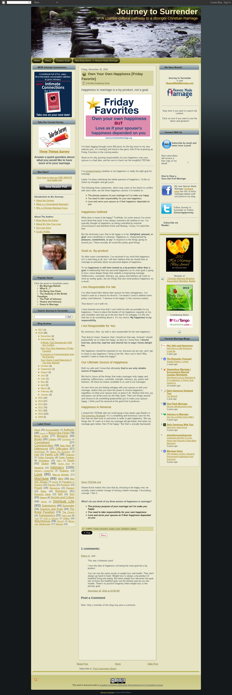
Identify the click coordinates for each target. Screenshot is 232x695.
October (45, 366)
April (43, 385)
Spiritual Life (63, 501)
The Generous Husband (93, 415)
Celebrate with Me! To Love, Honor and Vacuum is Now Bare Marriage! (181, 441)
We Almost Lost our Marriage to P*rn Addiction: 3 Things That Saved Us (181, 380)
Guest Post (64, 464)
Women (59, 524)
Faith (36, 454)
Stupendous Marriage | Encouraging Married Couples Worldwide (179, 372)
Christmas (66, 439)
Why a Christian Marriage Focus (52, 208)
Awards (43, 433)
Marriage (41, 478)
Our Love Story (43, 228)
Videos (66, 518)
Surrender (68, 505)
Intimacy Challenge (43, 471)
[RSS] (35, 679)
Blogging (62, 436)
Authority (69, 429)
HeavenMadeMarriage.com (180, 83)
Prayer (38, 487)
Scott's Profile (43, 231)
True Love (66, 515)
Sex (72, 494)
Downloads (39, 452)
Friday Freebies (66, 457)
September (46, 369)
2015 (40, 398)
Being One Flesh (59, 433)
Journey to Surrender (157, 11)
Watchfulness (42, 521)
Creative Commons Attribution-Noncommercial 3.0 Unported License (131, 685)
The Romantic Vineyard (179, 359)
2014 (40, 401)
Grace (45, 463)
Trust (36, 518)
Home (118, 664)
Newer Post (82, 664)
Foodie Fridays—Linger (178, 361)
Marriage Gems (175, 451)
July (43, 375)
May (43, 382)
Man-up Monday (60, 474)
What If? (61, 521)
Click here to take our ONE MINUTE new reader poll (54, 178)
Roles (43, 491)
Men (60, 478)
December (46, 336)
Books (38, 439)
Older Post (153, 664)
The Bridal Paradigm (54, 511)
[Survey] (54, 136)
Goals (70, 460)
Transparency (47, 515)
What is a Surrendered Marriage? (52, 204)
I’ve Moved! (172, 396)
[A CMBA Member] (54, 269)
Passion (52, 485)
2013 (40, 404)
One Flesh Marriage (177, 404)
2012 (40, 407)
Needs (55, 482)
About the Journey (45, 200)
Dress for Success (60, 452)
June (43, 378)
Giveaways (44, 460)
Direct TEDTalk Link (91, 482)
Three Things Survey (54, 151)
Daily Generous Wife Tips (180, 424)
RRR (60, 494)
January (45, 394)
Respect (70, 488)
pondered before (93, 171)
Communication (43, 445)
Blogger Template (107, 692)
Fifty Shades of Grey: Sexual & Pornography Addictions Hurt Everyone (181, 457)
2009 (40, 417)
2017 (40, 330)
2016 (40, 333)
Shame (43, 497)
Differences (41, 448)
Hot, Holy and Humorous (180, 345)
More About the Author (47, 220)
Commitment (42, 442)
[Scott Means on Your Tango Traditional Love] (179, 326)
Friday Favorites (46, 457)
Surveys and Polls (51, 509)
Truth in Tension (51, 518)
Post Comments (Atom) (104, 668)
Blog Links (41, 436)
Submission (49, 505)
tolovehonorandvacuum (179, 435)
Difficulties (62, 448)
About (37, 430)
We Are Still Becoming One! (179, 406)
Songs (44, 502)
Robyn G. (85, 556)
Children (52, 439)
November (46, 339)
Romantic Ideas (42, 494)
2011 (40, 410)
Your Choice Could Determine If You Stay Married (56, 361)
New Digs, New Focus (177, 427)
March (44, 388)
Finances (69, 454)
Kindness (64, 470)
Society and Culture (62, 497)
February (45, 391)
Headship (38, 467)
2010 (40, 414)
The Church (68, 512)
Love (38, 474)
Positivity (65, 485)
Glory (59, 460)
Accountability (52, 430)
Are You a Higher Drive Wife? (180, 417)
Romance (61, 491)
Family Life (51, 454)
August (44, 372)
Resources (55, 488)
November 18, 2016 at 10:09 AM (104, 591)
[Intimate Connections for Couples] (53, 93)
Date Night (65, 445)
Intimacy (57, 467)
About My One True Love (48, 224)
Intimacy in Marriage (177, 414)
